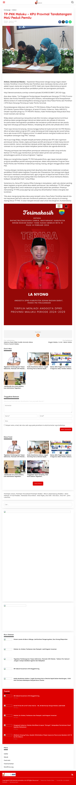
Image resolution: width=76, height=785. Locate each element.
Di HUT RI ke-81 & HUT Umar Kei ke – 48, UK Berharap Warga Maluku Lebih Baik (39, 705)
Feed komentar (9, 764)
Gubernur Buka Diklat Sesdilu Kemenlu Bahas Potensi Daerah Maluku (18, 342)
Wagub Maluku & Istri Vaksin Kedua (60, 341)
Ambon (6, 22)
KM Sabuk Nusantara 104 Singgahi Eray (26, 668)
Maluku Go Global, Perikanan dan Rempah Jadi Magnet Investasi (35, 649)
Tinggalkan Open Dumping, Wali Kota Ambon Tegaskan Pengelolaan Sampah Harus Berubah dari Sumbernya (37, 475)
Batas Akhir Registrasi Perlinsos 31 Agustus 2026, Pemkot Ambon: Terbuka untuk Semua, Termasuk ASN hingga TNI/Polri (61, 367)
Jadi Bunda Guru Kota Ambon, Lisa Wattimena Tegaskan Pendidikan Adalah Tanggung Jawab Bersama (14, 387)
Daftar (6, 754)
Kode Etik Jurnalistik (63, 780)
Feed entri (7, 760)
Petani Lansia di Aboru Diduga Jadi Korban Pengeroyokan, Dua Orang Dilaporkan (40, 639)
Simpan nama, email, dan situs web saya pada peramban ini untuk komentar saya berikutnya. (35, 425)
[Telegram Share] (66, 21)
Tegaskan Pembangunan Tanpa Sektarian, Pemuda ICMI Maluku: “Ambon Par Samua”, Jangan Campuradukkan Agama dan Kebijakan (14, 367)
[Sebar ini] (59, 21)
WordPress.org (8, 767)
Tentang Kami (14, 782)
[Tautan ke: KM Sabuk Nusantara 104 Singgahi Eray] (8, 672)
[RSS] (38, 335)
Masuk (6, 757)
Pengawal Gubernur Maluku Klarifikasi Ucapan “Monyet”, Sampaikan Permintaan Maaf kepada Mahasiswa (42, 726)
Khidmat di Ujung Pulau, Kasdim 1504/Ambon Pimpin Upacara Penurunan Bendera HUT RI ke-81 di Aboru (43, 736)
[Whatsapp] (70, 21)
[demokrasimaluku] (38, 2)
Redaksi (4, 782)
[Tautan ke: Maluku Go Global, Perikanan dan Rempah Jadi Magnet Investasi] (8, 652)
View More (38, 483)
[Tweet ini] (63, 21)
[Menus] (4, 2)
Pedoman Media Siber (47, 780)
